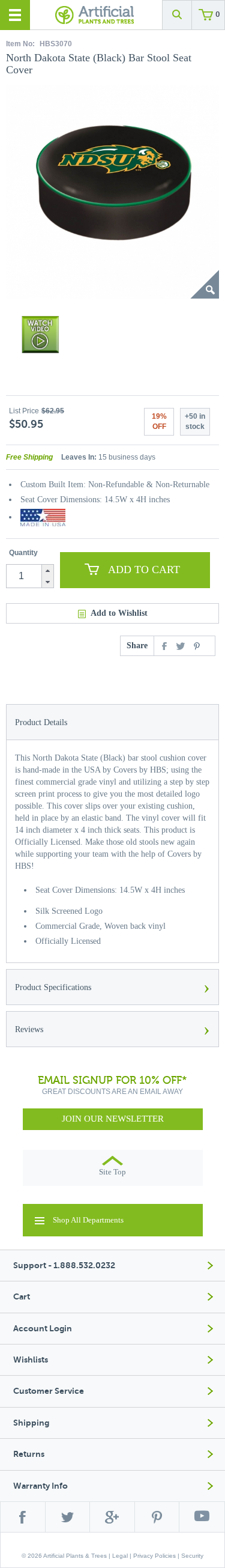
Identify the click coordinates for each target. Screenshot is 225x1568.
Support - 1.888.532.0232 (64, 1265)
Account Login (42, 1328)
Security (192, 1555)
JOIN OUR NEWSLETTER (113, 1118)
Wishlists (30, 1359)
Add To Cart (144, 570)
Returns (28, 1454)
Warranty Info (40, 1486)
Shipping (31, 1422)
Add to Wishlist (119, 613)
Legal (120, 1555)
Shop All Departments (88, 1219)
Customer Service (48, 1391)
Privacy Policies (154, 1555)
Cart (21, 1296)
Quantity (23, 552)
